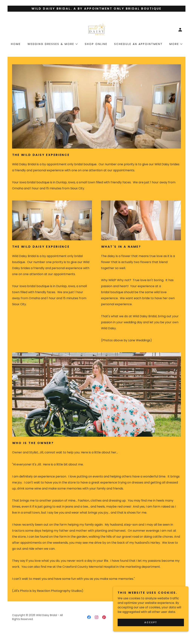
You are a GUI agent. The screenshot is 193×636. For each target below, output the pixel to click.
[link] (96, 29)
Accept (150, 622)
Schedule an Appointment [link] (138, 44)
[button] (180, 29)
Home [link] (16, 44)
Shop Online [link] (96, 44)
